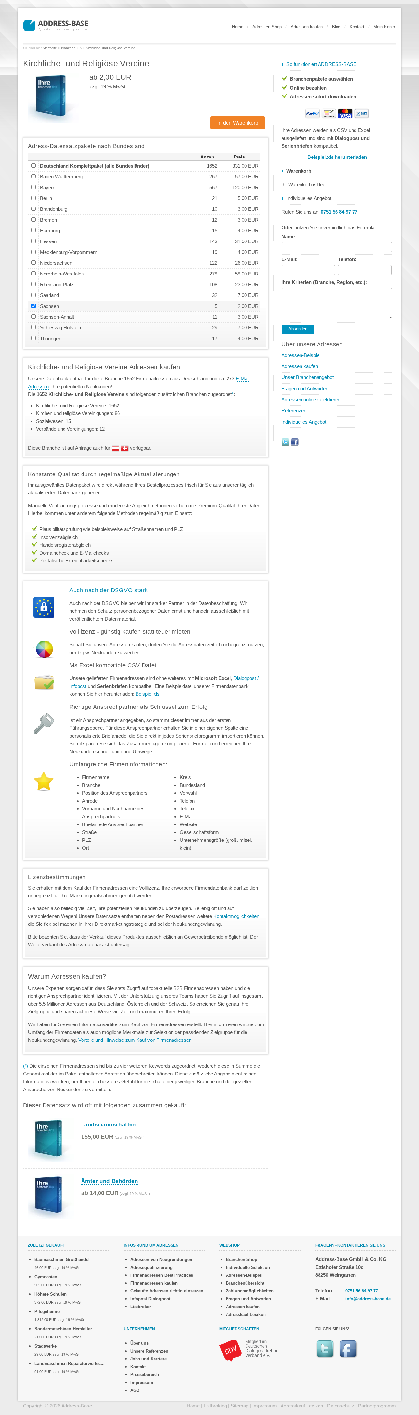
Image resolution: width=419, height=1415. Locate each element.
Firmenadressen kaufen (154, 1283)
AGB (134, 1390)
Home (237, 27)
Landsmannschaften (108, 1125)
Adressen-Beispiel (301, 355)
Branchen (68, 48)
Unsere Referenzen (149, 1351)
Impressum (141, 1382)
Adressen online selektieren (311, 399)
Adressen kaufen (307, 27)
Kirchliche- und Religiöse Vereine (110, 48)
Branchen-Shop (241, 1259)
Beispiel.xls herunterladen (337, 157)
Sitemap (239, 1405)
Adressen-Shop (267, 27)
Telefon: (347, 259)
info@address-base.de (368, 1298)
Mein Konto (384, 27)
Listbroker (140, 1306)
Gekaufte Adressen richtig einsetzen (166, 1291)
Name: (289, 236)
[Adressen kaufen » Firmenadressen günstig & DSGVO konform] (55, 24)
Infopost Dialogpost (150, 1298)
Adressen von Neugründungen (161, 1259)
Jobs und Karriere (148, 1359)
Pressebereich (144, 1374)
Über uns (139, 1343)
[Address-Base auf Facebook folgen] (295, 441)
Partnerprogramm (377, 1405)
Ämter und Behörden (109, 1181)
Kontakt (357, 27)
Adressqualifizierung (151, 1267)
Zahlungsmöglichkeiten (250, 1291)
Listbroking (215, 1405)
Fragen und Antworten (305, 388)
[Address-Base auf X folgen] (285, 441)
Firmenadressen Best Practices (161, 1275)
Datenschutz (340, 1405)
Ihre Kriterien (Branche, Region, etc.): (324, 282)
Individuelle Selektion (248, 1267)
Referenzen (294, 410)
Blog (336, 27)
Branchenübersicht (245, 1283)
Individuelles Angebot (304, 421)
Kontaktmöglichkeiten (236, 916)
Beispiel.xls (148, 694)
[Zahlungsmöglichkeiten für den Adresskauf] (337, 113)
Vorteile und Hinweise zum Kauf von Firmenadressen (134, 1040)
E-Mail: (290, 259)
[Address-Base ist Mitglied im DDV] (248, 1350)
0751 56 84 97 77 (361, 1291)
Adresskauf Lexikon (246, 1314)
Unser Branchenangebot (308, 377)
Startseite (50, 48)
